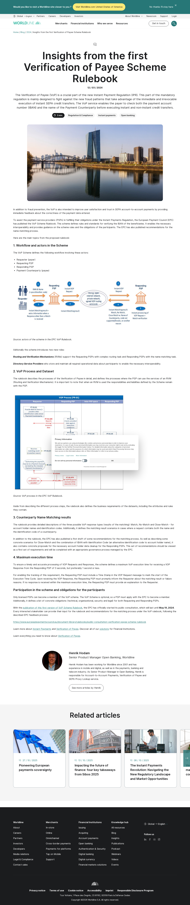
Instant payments (107, 115)
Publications (117, 843)
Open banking (128, 115)
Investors (79, 16)
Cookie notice (75, 890)
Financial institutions (82, 23)
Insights (115, 838)
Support (164, 16)
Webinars (116, 854)
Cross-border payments (58, 843)
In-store (50, 827)
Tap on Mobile (53, 854)
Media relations (21, 854)
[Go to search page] (174, 23)
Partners (41, 16)
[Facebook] (150, 839)
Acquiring (83, 833)
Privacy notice (37, 890)
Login (174, 16)
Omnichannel (52, 838)
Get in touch (158, 23)
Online (49, 833)
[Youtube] (154, 839)
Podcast (115, 849)
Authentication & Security (92, 849)
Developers (65, 16)
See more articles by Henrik (86, 688)
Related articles (95, 715)
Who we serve (105, 23)
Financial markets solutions (93, 864)
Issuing (82, 827)
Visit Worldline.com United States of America (99, 7)
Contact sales (20, 864)
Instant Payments (42, 629)
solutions (104, 629)
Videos (114, 859)
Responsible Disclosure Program (135, 890)
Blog (113, 833)
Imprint (109, 890)
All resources (118, 827)
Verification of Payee (67, 629)
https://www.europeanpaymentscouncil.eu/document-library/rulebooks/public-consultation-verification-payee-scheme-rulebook (79, 622)
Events (115, 864)
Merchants (61, 23)
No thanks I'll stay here (161, 7)
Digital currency (87, 859)
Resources (122, 23)
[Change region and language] (166, 824)
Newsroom (151, 16)
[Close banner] (176, 7)
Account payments (88, 838)
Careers (52, 16)
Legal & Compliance (23, 859)
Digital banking (86, 854)
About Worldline (132, 16)
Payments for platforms (58, 849)
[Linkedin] (145, 839)
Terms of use (56, 890)
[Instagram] (159, 839)
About (16, 827)
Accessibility (94, 890)
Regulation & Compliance (80, 115)
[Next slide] (186, 758)
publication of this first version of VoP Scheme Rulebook (52, 607)
